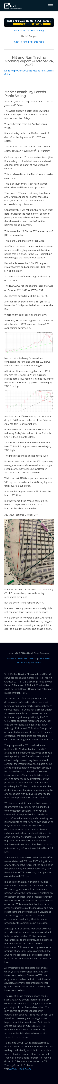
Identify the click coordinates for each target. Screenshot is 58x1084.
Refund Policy (23, 662)
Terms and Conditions (27, 658)
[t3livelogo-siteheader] (13, 6)
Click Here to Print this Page (29, 41)
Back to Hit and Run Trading (29, 30)
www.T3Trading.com (20, 1068)
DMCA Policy (36, 662)
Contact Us (11, 658)
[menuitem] (49, 5)
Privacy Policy (43, 658)
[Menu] (49, 5)
